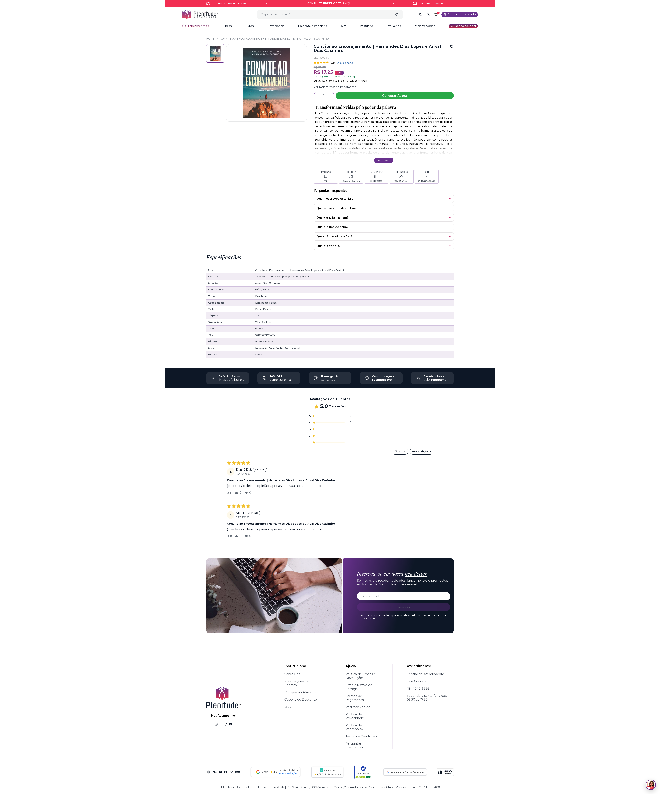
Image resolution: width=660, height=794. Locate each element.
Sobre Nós (292, 674)
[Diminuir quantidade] (317, 95)
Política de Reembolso (354, 727)
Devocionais (275, 26)
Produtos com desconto (229, 3)
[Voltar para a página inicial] (200, 14)
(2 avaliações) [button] (345, 62)
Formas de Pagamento (354, 698)
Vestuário (366, 26)
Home (210, 38)
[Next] (393, 4)
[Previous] (267, 4)
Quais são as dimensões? (335, 236)
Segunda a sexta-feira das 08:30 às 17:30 (427, 697)
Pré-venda (394, 26)
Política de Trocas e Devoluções (360, 676)
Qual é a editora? (328, 246)
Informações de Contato (296, 683)
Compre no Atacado (300, 692)
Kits (343, 26)
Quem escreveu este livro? (336, 198)
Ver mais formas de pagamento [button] (335, 87)
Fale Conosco (417, 681)
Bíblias (227, 26)
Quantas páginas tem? (332, 217)
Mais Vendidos (425, 26)
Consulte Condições (329, 380)
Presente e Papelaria (312, 26)
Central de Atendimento (425, 674)
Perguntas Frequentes (354, 745)
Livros (249, 26)
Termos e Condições (361, 736)
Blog (288, 707)
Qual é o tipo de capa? (332, 227)
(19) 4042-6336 (418, 688)
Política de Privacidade (354, 716)
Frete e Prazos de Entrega (358, 687)
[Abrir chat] (651, 785)
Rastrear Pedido (432, 3)
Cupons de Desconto (300, 699)
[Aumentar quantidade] (330, 95)
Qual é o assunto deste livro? (337, 208)
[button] (227, 26)
